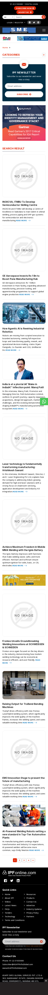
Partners (30, 916)
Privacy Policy (32, 913)
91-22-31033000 (16, 4)
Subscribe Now (24, 8)
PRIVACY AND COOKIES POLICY (34, 946)
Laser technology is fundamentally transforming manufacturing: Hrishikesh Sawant (22, 467)
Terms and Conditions (15, 920)
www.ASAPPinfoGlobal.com (14, 968)
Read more (21, 220)
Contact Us (31, 901)
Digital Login (31, 4)
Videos (8, 901)
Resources (31, 894)
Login (9, 22)
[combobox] (8, 17)
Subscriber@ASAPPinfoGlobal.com (17, 964)
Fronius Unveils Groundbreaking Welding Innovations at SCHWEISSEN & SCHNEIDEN (23, 644)
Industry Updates (34, 909)
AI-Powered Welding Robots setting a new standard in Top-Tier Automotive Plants (24, 834)
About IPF (9, 898)
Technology (10, 916)
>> (33, 860)
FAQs (7, 909)
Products (30, 898)
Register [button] (19, 22)
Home (5, 47)
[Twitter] (34, 22)
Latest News (10, 905)
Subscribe (23, 94)
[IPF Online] (19, 30)
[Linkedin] (38, 22)
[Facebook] (30, 22)
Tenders (8, 913)
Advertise (23, 12)
